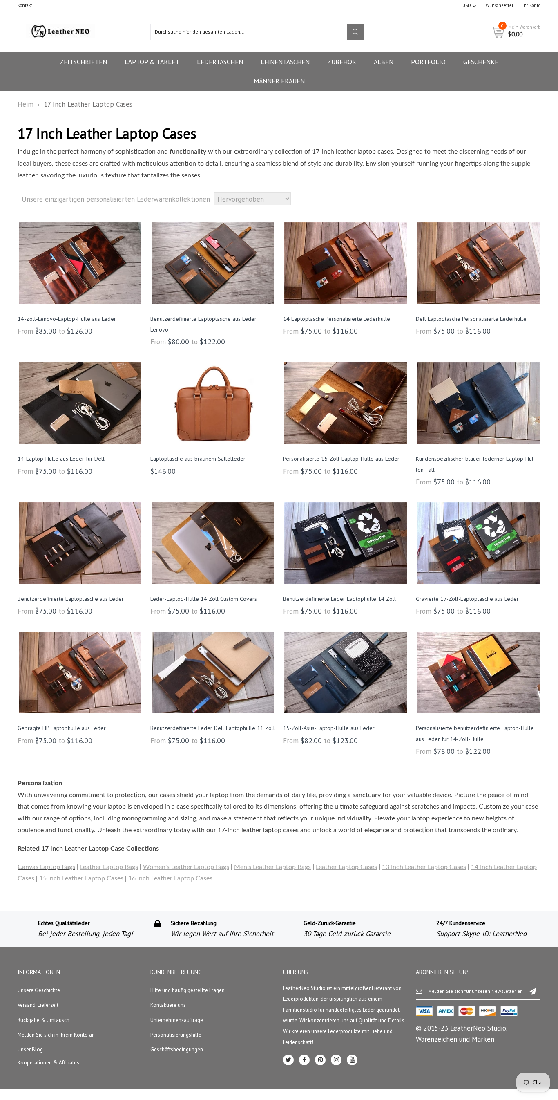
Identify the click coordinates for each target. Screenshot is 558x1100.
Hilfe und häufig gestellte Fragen (187, 990)
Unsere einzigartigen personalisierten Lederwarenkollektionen (116, 199)
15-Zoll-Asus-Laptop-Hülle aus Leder (329, 728)
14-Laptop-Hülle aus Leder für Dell (61, 458)
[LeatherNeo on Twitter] (288, 1060)
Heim (25, 104)
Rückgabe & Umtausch (43, 1020)
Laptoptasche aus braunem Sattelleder (198, 458)
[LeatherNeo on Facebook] (304, 1060)
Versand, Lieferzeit (38, 1004)
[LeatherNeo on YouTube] (352, 1060)
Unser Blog (30, 1049)
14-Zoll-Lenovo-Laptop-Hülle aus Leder (67, 319)
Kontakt (25, 5)
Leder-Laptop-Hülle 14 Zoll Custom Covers (203, 599)
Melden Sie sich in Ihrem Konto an (56, 1034)
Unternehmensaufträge (176, 1020)
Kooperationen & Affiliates (48, 1062)
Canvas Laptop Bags (46, 867)
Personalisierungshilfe (175, 1034)
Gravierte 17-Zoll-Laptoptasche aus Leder (467, 599)
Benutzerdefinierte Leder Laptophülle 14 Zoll (339, 599)
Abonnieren (532, 991)
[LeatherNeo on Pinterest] (320, 1060)
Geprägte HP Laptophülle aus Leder (62, 728)
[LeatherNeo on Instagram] (336, 1060)
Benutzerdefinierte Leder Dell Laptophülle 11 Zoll (212, 728)
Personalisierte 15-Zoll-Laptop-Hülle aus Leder (341, 458)
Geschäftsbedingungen (176, 1049)
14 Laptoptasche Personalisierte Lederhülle (336, 319)
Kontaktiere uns (168, 1004)
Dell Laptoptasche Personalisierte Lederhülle (471, 319)
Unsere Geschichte (39, 990)
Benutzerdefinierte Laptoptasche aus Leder (71, 599)
